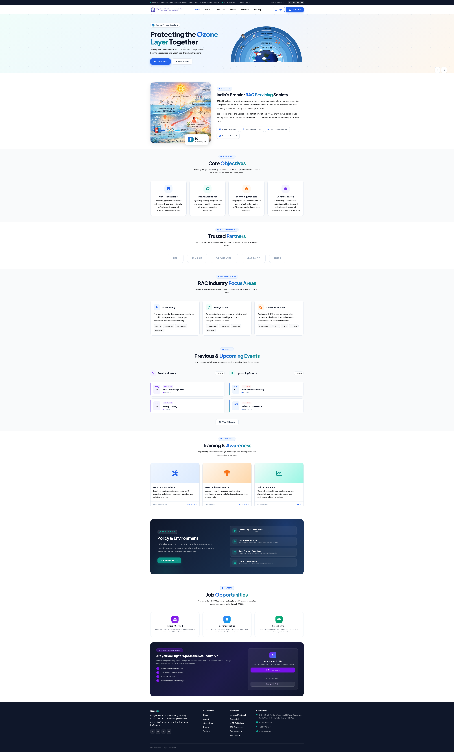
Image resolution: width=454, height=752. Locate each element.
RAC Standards (236, 727)
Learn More (190, 504)
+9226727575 (245, 3)
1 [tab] (223, 68)
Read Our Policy (170, 560)
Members (244, 9)
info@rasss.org (229, 3)
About (207, 9)
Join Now (296, 9)
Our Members (236, 731)
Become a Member (193, 61)
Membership (235, 735)
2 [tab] (227, 68)
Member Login (274, 670)
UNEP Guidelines (237, 723)
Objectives (220, 9)
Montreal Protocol (238, 715)
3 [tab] (230, 68)
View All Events (228, 422)
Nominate (243, 504)
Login (280, 10)
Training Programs (165, 61)
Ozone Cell (234, 719)
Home (197, 9)
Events (233, 9)
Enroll (296, 504)
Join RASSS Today (272, 684)
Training (257, 9)
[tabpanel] (227, 43)
